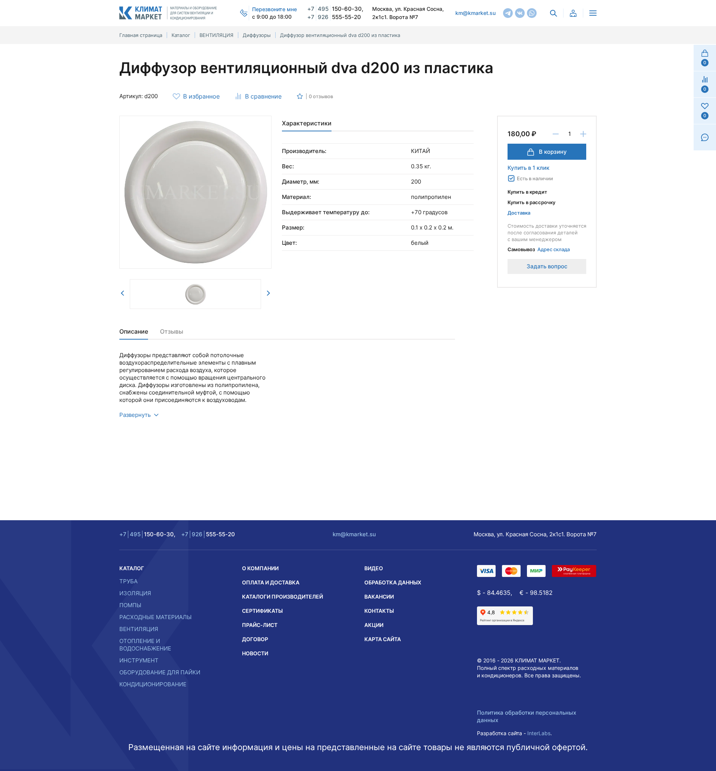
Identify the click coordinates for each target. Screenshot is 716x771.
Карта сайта (382, 639)
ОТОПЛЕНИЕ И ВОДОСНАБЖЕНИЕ (145, 644)
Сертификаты (262, 611)
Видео (373, 568)
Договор (255, 639)
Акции (373, 625)
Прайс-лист (259, 625)
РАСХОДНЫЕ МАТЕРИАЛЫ (155, 617)
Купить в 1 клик (528, 167)
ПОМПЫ (130, 605)
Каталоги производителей (282, 596)
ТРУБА (128, 581)
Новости (255, 653)
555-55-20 (334, 17)
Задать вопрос (547, 266)
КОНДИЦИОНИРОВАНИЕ (152, 684)
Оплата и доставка (270, 582)
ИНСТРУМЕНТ (138, 660)
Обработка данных (392, 582)
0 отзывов (321, 96)
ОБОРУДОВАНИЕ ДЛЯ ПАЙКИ (159, 672)
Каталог (131, 568)
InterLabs (538, 733)
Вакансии (379, 596)
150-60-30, (335, 8)
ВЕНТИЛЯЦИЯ (138, 629)
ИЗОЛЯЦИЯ (135, 593)
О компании (260, 568)
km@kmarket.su (475, 13)
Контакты (379, 611)
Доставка (519, 213)
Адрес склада (553, 249)
